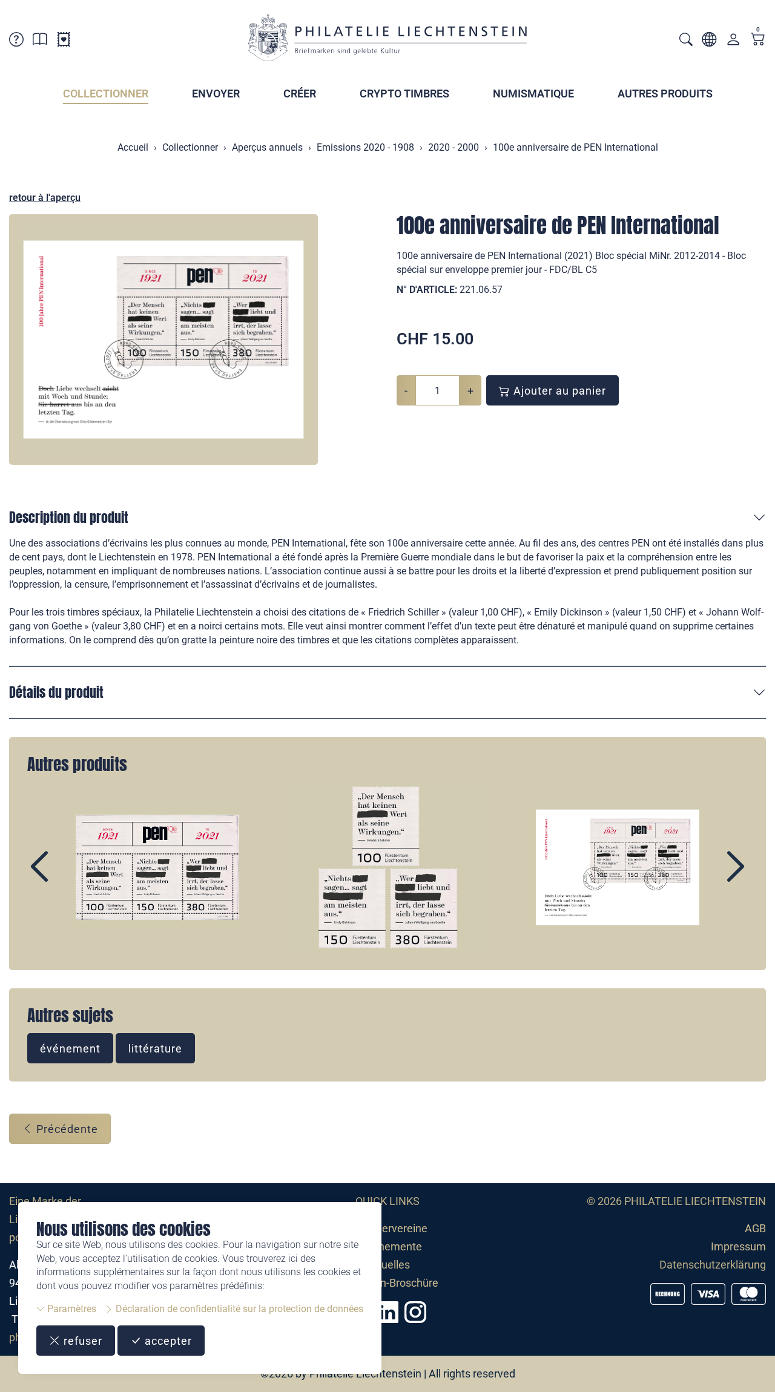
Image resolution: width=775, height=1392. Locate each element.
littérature (155, 1048)
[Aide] (16, 41)
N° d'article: (427, 289)
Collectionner (105, 93)
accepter (167, 1341)
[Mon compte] (733, 42)
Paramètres (70, 1309)
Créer (299, 93)
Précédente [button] (65, 1129)
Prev (67, 877)
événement (70, 1048)
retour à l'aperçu (45, 197)
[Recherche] (686, 41)
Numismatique (533, 93)
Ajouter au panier (558, 390)
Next (707, 877)
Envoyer (216, 93)
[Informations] (40, 41)
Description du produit (68, 517)
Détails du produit (56, 692)
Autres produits (665, 93)
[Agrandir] (163, 339)
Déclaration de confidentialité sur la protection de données (238, 1309)
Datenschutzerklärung (712, 1264)
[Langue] (709, 41)
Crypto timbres (404, 93)
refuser (81, 1341)
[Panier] (758, 40)
